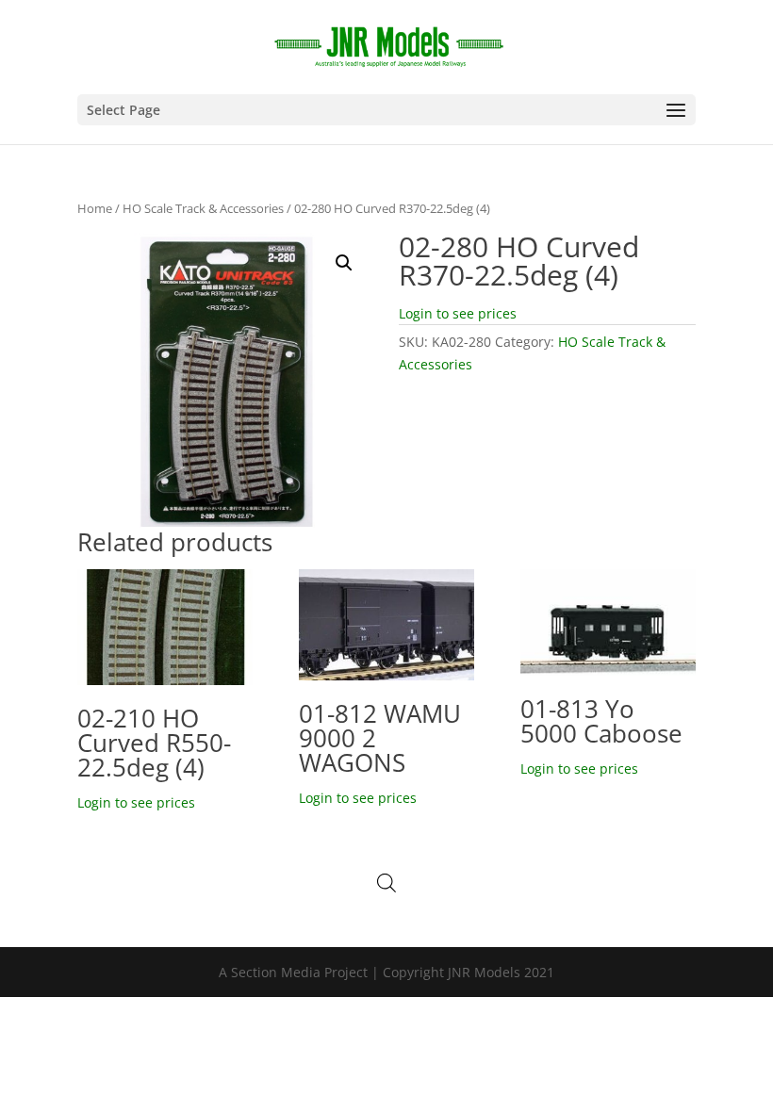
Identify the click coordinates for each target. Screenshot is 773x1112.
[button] (344, 263)
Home (94, 208)
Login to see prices (458, 313)
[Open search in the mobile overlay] (386, 882)
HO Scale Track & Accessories (203, 208)
